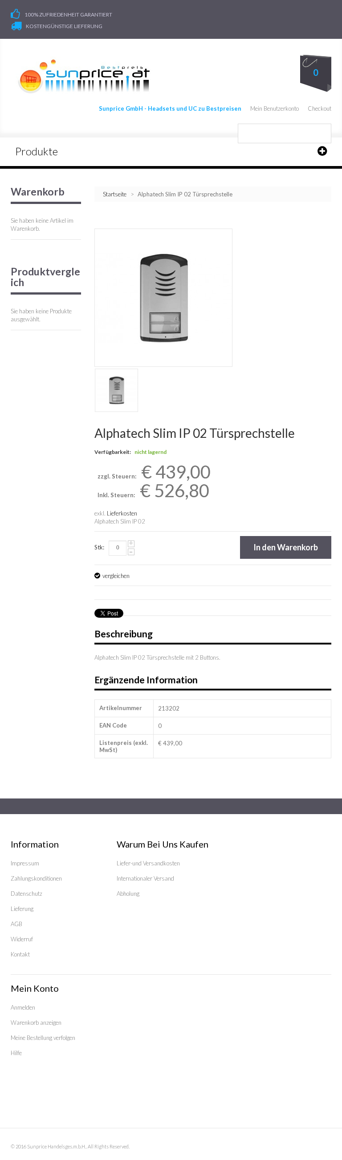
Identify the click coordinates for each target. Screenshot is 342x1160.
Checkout (319, 108)
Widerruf (22, 939)
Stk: (99, 547)
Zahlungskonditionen (36, 878)
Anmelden (23, 1007)
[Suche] (321, 133)
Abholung (128, 893)
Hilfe (16, 1052)
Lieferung (22, 908)
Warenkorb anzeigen (36, 1022)
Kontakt (20, 954)
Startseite (114, 194)
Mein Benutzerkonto (274, 108)
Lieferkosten (122, 513)
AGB (16, 923)
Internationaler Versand (145, 878)
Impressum (25, 863)
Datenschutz (26, 893)
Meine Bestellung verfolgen (43, 1037)
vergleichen (116, 575)
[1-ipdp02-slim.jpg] (116, 390)
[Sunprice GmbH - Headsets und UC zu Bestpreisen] (83, 76)
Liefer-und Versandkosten (148, 863)
